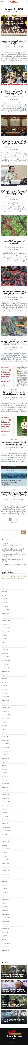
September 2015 (6, 950)
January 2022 (5, 787)
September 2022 (6, 758)
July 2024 (4, 678)
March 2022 (5, 780)
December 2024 (6, 660)
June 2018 (4, 885)
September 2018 (6, 878)
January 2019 (5, 863)
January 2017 (5, 914)
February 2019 (5, 859)
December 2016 (6, 917)
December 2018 (6, 867)
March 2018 (5, 892)
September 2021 (6, 801)
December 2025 (6, 617)
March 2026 (5, 606)
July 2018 (4, 881)
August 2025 (5, 631)
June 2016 (4, 939)
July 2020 (4, 845)
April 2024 (4, 689)
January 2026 (5, 613)
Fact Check (14, 389)
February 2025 (5, 653)
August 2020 (5, 841)
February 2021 (5, 820)
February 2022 (5, 783)
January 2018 (5, 899)
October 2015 (5, 946)
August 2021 (5, 805)
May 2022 (4, 772)
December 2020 (6, 827)
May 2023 (4, 729)
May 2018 (4, 888)
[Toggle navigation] (2, 2)
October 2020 (5, 834)
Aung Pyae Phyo (6, 576)
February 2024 (5, 696)
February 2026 (5, 609)
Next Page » (14, 522)
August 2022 (5, 762)
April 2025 (4, 646)
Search (4, 528)
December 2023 (6, 704)
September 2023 (6, 715)
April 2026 (4, 602)
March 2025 (5, 649)
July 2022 (4, 765)
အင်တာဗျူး (14, 88)
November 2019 (6, 849)
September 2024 (6, 671)
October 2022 (5, 754)
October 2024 (5, 667)
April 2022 (4, 776)
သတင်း (14, 38)
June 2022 (4, 769)
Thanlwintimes (10, 46)
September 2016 (6, 928)
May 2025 (4, 642)
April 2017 (4, 907)
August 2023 (5, 718)
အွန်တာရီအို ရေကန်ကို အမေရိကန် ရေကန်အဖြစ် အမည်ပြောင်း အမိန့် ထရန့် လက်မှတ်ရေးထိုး (13, 991)
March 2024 (5, 693)
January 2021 (5, 823)
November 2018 (6, 870)
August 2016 (5, 932)
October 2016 (5, 925)
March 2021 (5, 816)
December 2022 (6, 747)
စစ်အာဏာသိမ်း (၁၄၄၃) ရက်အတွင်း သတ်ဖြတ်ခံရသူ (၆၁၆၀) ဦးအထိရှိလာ (14, 494)
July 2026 (4, 591)
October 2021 (5, 798)
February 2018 (5, 896)
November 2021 (6, 794)
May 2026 (4, 599)
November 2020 (6, 830)
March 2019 (5, 856)
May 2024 (4, 686)
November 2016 (6, 921)
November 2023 (6, 707)
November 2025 (6, 620)
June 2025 (4, 638)
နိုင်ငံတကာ (14, 189)
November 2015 (6, 943)
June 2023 (4, 725)
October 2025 (5, 624)
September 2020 (6, 838)
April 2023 (4, 733)
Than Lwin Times (14, 1036)
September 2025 (6, 628)
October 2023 (5, 711)
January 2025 (5, 657)
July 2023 (4, 722)
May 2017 (4, 903)
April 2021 (4, 812)
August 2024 (5, 675)
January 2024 (5, 700)
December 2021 (6, 791)
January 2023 (5, 744)
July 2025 (4, 635)
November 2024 (6, 664)
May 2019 (4, 852)
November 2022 (6, 751)
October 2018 (5, 874)
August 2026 (5, 588)
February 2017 (5, 910)
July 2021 (4, 809)
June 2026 (4, 595)
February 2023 (5, 740)
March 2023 (5, 736)
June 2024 (4, 682)
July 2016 (4, 936)
